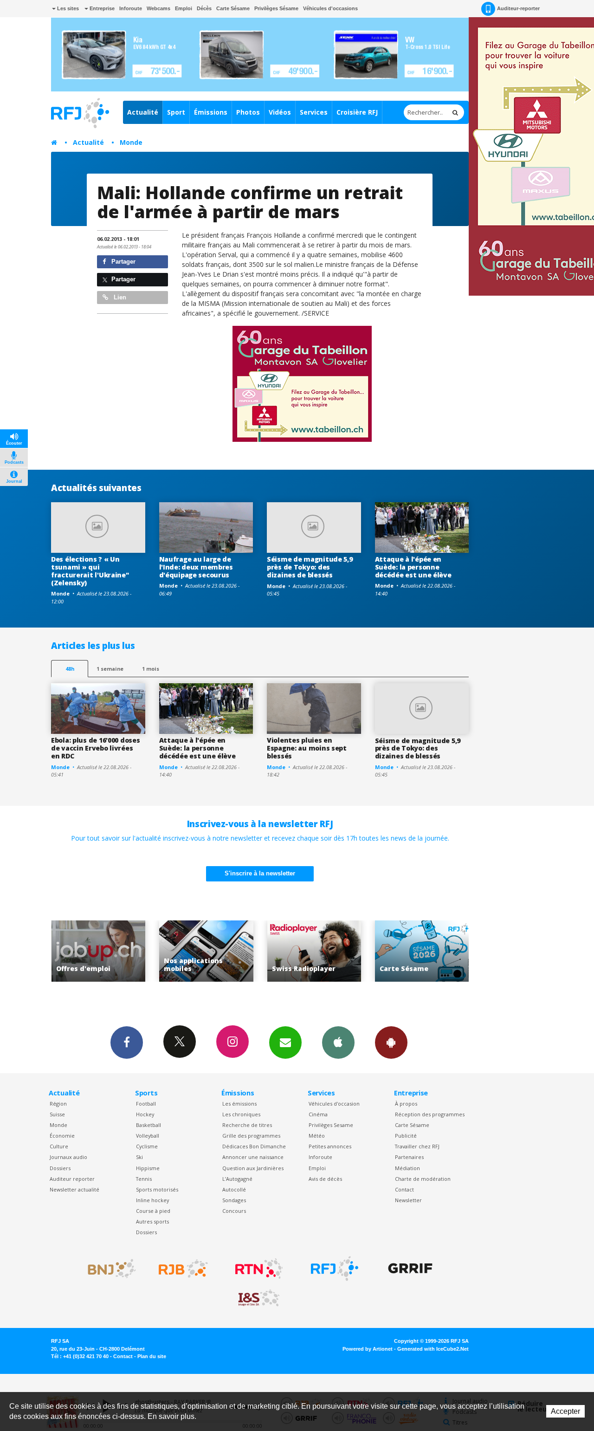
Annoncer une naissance (253, 1157)
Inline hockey (152, 1200)
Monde (131, 142)
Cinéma (318, 1114)
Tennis (144, 1179)
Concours (234, 1211)
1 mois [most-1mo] (150, 668)
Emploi (183, 8)
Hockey (145, 1114)
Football (146, 1104)
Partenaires (409, 1157)
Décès (204, 8)
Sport (176, 112)
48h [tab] (69, 668)
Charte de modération (423, 1179)
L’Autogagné (237, 1179)
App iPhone (338, 1042)
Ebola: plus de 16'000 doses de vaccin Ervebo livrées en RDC (95, 748)
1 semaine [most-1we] (110, 668)
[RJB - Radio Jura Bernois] (183, 1268)
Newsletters (285, 1042)
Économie (62, 1136)
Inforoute (130, 8)
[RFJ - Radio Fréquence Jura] (334, 1268)
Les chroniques (241, 1114)
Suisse (57, 1114)
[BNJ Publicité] (107, 1268)
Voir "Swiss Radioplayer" (313, 951)
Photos (248, 112)
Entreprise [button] (101, 8)
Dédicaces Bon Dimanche (254, 1146)
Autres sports (152, 1221)
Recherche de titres (247, 1125)
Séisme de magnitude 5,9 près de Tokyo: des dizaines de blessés (310, 567)
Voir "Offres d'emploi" (97, 951)
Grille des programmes (251, 1136)
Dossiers (60, 1168)
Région (58, 1104)
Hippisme (148, 1168)
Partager (123, 261)
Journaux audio (68, 1157)
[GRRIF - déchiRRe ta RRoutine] (410, 1268)
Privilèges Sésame (276, 8)
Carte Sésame (233, 8)
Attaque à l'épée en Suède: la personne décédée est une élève (413, 567)
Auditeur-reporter (518, 8)
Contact (404, 1189)
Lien (119, 297)
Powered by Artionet (367, 1349)
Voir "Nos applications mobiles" (205, 951)
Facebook (126, 1042)
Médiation (407, 1168)
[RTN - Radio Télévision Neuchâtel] (259, 1268)
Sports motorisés (157, 1189)
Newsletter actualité (74, 1189)
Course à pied (153, 1211)
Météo (317, 1136)
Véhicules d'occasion (334, 1104)
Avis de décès (325, 1179)
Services (314, 112)
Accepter (565, 1411)
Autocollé (234, 1189)
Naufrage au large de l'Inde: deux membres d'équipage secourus (196, 567)
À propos (406, 1104)
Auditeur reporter (72, 1179)
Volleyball (147, 1136)
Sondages (234, 1200)
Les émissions (239, 1104)
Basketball (148, 1125)
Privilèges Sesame (331, 1125)
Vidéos (280, 112)
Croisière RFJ (357, 112)
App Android (391, 1042)
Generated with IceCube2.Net (433, 1349)
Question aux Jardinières (253, 1168)
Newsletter (408, 1200)
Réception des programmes (430, 1114)
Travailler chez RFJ (417, 1146)
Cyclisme (147, 1146)
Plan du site (151, 1356)
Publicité (406, 1136)
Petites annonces (330, 1146)
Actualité (142, 112)
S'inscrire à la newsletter (260, 873)
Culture (59, 1146)
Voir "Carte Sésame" (421, 951)
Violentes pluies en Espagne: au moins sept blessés (307, 748)
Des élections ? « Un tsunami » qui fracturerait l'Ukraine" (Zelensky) (90, 571)
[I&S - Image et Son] (259, 1298)
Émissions (210, 112)
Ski (139, 1157)
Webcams (158, 8)
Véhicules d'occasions (330, 8)
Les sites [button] (67, 8)
